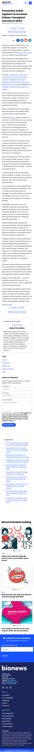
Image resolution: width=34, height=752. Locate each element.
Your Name (5, 386)
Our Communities (7, 698)
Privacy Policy (6, 721)
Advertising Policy (7, 713)
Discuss (13, 28)
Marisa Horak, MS (11, 23)
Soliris (27, 45)
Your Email (5, 393)
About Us (5, 692)
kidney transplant (7, 369)
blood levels (6, 363)
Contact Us (5, 705)
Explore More (6, 710)
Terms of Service (7, 724)
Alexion (13, 118)
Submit (5, 656)
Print (22, 28)
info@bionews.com (12, 682)
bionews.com (12, 680)
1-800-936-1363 (11, 683)
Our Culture (5, 695)
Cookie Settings (7, 726)
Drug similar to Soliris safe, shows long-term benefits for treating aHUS (16, 500)
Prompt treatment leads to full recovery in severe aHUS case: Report (16, 479)
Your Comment (7, 400)
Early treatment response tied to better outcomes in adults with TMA (17, 493)
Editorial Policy (6, 718)
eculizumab (5, 366)
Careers (4, 703)
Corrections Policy (8, 716)
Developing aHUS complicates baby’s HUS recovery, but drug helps (16, 467)
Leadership (5, 700)
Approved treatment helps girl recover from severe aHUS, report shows (17, 450)
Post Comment (9, 425)
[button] (25, 3)
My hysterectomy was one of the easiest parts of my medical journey (17, 486)
